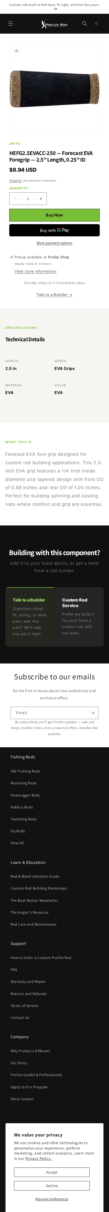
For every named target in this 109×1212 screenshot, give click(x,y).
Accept (51, 1172)
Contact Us (20, 1017)
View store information (35, 271)
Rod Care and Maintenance (33, 924)
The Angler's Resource (30, 912)
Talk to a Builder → (54, 294)
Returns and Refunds (29, 993)
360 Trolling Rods (25, 771)
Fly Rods (18, 831)
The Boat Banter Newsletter (34, 900)
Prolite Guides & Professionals (36, 1074)
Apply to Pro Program (29, 1087)
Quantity (19, 188)
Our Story (19, 1062)
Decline (52, 1185)
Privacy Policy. (38, 1158)
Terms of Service (24, 1005)
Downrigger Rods (25, 795)
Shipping (15, 180)
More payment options (54, 243)
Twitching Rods (24, 819)
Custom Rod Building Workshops (39, 888)
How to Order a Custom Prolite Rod (41, 957)
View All (17, 843)
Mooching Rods (24, 783)
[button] (10, 23)
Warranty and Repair (28, 981)
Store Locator (22, 1098)
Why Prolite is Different (30, 1051)
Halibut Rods (22, 807)
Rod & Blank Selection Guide (35, 876)
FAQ (14, 969)
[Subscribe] (92, 713)
